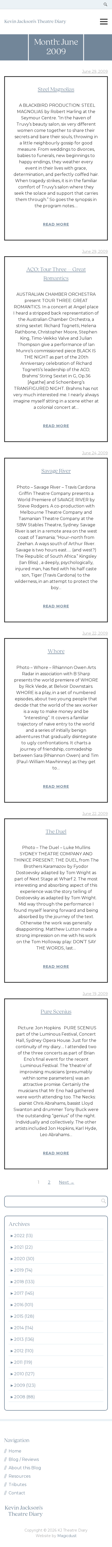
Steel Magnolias (56, 90)
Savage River (56, 471)
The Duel (56, 832)
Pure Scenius (56, 1012)
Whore (56, 652)
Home (15, 1451)
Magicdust (67, 1535)
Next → (66, 1182)
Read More (56, 224)
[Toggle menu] (103, 22)
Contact (17, 1492)
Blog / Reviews (24, 1459)
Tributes (17, 1484)
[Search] (102, 1201)
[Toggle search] (105, 4)
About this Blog (25, 1467)
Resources (19, 1476)
